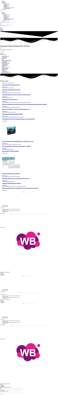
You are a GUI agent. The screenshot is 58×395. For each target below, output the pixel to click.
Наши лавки (4, 13)
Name (1, 300)
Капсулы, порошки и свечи (7, 37)
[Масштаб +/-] (3, 393)
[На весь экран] (2, 393)
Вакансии (5, 6)
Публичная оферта (7, 8)
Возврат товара (6, 17)
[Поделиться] (1, 393)
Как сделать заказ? (7, 3)
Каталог (3, 1)
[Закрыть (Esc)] (0, 393)
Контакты (3, 9)
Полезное (3, 2)
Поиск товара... (2, 22)
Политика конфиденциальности (9, 7)
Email (1, 301)
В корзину (2, 53)
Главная (1, 37)
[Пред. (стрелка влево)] (0, 394)
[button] (29, 10)
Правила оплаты (6, 5)
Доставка (5, 4)
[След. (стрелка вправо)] (1, 394)
